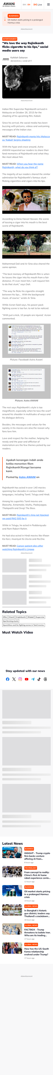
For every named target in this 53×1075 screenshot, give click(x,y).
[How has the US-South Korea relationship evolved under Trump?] (12, 948)
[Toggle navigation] (48, 4)
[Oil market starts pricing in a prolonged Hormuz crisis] (12, 890)
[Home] (9, 4)
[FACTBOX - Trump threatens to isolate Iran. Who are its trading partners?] (12, 929)
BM (24, 4)
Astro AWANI (27, 477)
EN (29, 4)
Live (40, 4)
